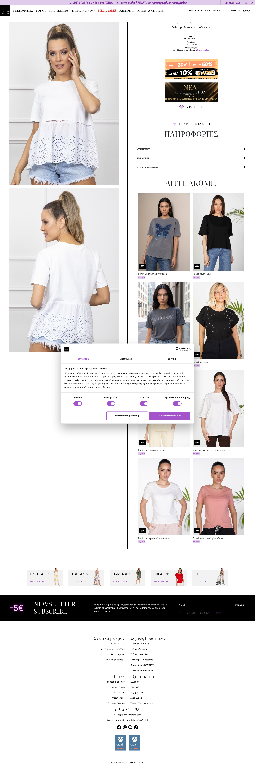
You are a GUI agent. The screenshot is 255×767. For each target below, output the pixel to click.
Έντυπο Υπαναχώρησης (142, 703)
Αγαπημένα (136, 698)
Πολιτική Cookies (116, 703)
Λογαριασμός (136, 692)
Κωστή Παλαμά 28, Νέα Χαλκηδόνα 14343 (127, 720)
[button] (246, 2)
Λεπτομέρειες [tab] (127, 359)
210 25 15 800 (127, 709)
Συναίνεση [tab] (83, 359)
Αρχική (177, 23)
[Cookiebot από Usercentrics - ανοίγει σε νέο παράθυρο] (178, 349)
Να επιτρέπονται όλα (170, 416)
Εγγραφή (134, 687)
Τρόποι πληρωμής (139, 649)
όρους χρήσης (215, 613)
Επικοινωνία (118, 692)
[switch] (111, 405)
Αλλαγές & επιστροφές (141, 659)
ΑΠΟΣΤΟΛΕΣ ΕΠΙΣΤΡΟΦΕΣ (147, 167)
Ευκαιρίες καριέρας (115, 659)
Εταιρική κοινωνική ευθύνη (111, 649)
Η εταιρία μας (118, 643)
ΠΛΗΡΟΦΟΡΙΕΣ (143, 158)
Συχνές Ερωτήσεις (139, 643)
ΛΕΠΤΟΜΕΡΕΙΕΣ (143, 149)
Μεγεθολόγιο (118, 687)
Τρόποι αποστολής (139, 654)
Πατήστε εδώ (203, 50)
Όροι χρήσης (118, 698)
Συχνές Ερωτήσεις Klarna (142, 670)
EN (252, 2)
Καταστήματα (118, 654)
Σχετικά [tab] (172, 359)
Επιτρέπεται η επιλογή (127, 416)
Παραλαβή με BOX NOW (142, 665)
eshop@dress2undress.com (127, 714)
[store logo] (5, 10)
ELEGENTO (140, 763)
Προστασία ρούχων (115, 681)
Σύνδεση (134, 681)
